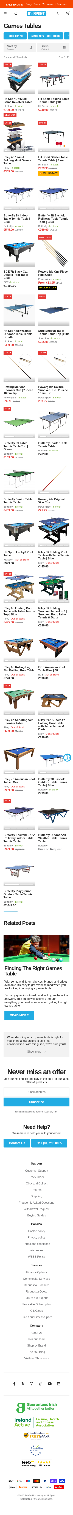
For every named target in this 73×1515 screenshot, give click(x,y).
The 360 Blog (36, 1351)
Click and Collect (36, 1183)
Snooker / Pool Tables (45, 35)
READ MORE (19, 1015)
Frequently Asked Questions (36, 1202)
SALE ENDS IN (14, 4)
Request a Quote (36, 1291)
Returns (36, 1189)
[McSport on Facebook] (14, 1384)
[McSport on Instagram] (31, 1384)
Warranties (36, 1250)
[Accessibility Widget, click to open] (67, 757)
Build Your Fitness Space (36, 1317)
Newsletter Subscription (37, 1304)
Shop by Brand (36, 1345)
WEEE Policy (36, 1256)
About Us (36, 1332)
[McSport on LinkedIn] (58, 1384)
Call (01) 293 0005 (49, 1143)
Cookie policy (36, 1231)
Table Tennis (15, 35)
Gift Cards (36, 1310)
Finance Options (36, 1272)
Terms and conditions (36, 1243)
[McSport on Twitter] (23, 1383)
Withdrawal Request (36, 1209)
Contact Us (17, 1143)
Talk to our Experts (36, 1297)
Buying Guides (36, 1215)
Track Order (36, 1177)
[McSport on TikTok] (40, 1384)
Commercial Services (36, 1278)
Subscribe (36, 1102)
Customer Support (36, 1170)
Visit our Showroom (36, 1358)
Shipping (36, 1196)
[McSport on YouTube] (49, 1384)
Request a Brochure (36, 1285)
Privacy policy (36, 1237)
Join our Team (36, 1339)
